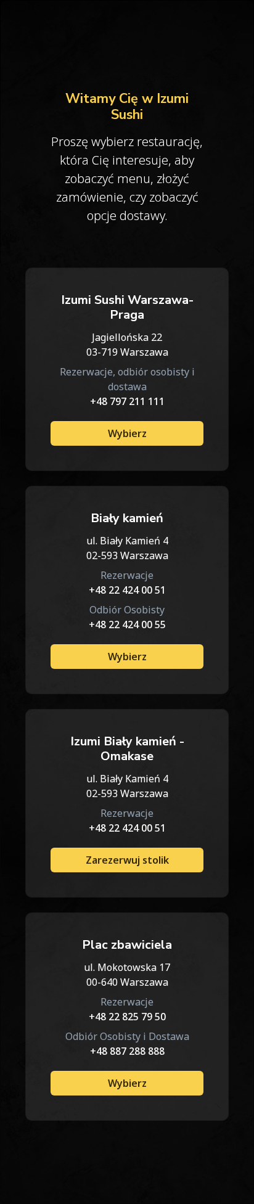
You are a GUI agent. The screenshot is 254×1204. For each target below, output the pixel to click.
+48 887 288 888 (127, 1051)
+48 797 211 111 (127, 401)
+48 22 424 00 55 (127, 624)
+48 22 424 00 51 (127, 590)
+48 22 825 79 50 (127, 1016)
